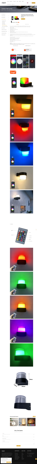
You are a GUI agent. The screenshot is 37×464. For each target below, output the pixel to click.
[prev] (10, 18)
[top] (36, 459)
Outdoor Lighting (4, 19)
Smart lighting (3, 17)
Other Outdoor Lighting (5, 26)
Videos (23, 1)
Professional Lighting (4, 29)
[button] (33, 416)
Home (8, 1)
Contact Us (13, 4)
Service (20, 1)
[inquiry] (36, 229)
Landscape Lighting (17, 458)
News (17, 1)
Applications (9, 4)
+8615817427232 (30, 455)
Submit (18, 445)
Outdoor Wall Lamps (4, 25)
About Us (14, 1)
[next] (19, 18)
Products (11, 1)
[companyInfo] (4, 3)
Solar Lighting (16, 455)
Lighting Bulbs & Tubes (4, 31)
